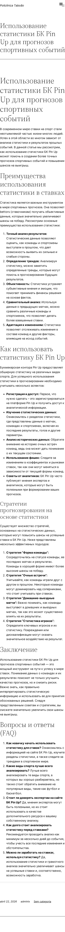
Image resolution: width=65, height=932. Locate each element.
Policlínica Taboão (12, 5)
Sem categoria (42, 901)
